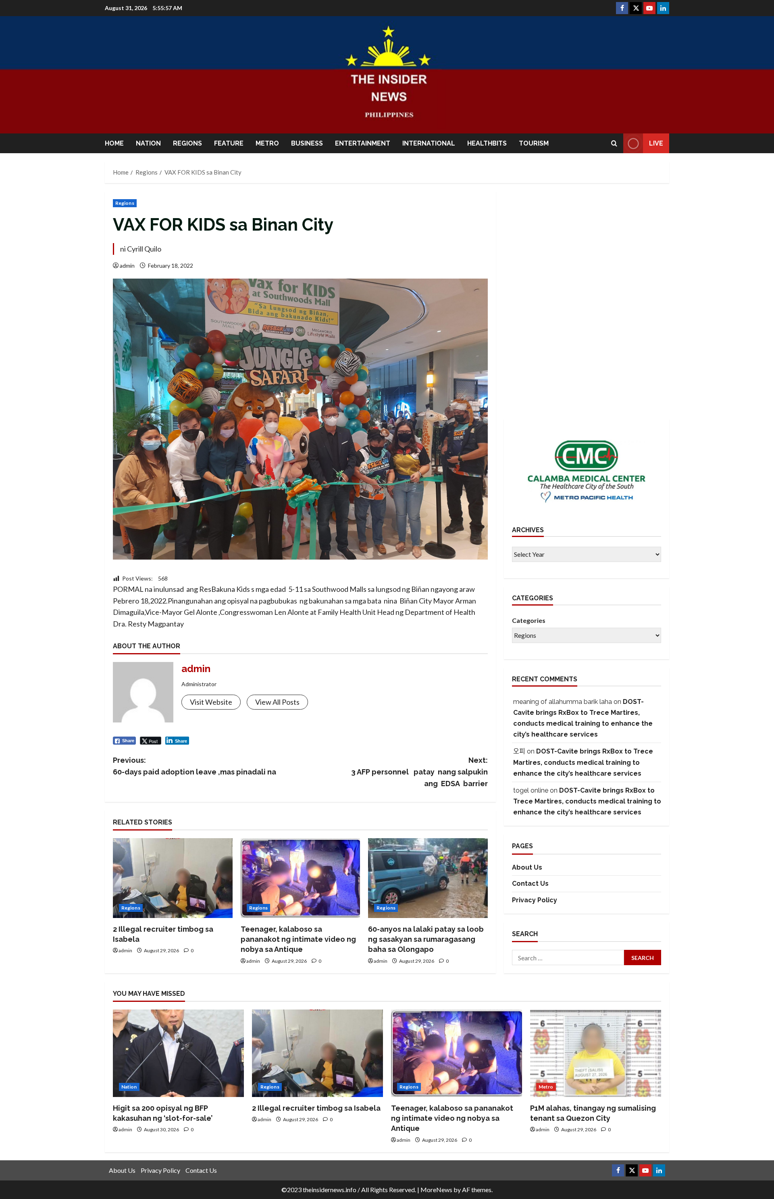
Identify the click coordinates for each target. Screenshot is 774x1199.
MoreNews (436, 1189)
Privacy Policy (534, 900)
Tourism (534, 143)
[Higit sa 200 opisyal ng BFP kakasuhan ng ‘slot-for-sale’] (178, 1053)
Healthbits (487, 143)
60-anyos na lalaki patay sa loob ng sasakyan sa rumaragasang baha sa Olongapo (426, 939)
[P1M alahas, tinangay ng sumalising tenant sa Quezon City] (595, 1053)
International (428, 143)
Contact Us (530, 883)
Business (307, 143)
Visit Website (211, 701)
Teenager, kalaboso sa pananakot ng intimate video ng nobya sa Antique (298, 939)
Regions (187, 143)
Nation (148, 143)
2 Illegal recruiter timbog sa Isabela (316, 1108)
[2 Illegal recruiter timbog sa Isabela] (173, 878)
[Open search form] (614, 143)
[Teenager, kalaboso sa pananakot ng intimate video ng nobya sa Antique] (300, 878)
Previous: (194, 766)
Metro (267, 143)
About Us (527, 867)
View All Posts (277, 701)
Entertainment (362, 143)
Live (656, 143)
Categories (528, 620)
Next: (419, 772)
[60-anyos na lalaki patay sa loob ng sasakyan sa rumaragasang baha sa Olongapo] (428, 878)
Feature (228, 143)
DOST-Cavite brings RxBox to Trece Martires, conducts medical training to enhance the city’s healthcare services (583, 762)
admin (127, 265)
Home (114, 143)
